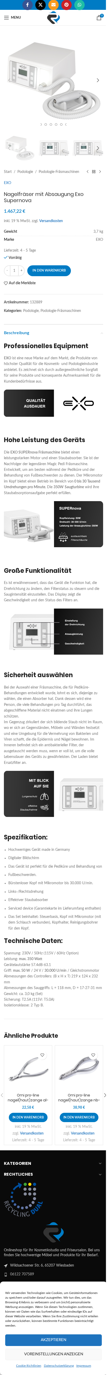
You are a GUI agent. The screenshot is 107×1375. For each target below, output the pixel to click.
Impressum (83, 1365)
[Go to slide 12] (61, 124)
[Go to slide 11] (56, 124)
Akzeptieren (53, 1340)
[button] (9, 80)
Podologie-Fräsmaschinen (59, 172)
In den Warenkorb (49, 270)
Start (8, 172)
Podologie (25, 172)
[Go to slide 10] (51, 124)
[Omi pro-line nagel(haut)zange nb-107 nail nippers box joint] (79, 1069)
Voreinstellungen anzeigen (53, 1354)
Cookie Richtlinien (28, 1365)
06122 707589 (22, 1274)
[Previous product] (87, 172)
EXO (7, 183)
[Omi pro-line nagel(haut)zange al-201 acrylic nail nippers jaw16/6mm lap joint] (28, 1069)
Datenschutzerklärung (59, 1365)
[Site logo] (53, 17)
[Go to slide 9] (45, 124)
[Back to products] (94, 172)
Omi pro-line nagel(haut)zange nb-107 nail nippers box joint (79, 1103)
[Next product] (100, 172)
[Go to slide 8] (40, 124)
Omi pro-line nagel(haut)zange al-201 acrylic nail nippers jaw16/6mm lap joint (28, 1103)
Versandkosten (51, 221)
